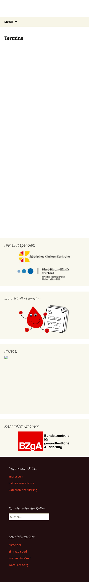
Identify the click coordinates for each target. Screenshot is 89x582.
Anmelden (15, 545)
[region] (44, 382)
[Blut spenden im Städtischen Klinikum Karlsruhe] (44, 256)
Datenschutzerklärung (23, 490)
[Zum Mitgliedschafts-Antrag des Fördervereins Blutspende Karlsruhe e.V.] (44, 319)
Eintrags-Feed (18, 551)
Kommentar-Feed (20, 558)
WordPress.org (18, 565)
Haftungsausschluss (21, 483)
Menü (8, 22)
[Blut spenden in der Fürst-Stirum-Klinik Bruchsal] (44, 275)
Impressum (16, 476)
